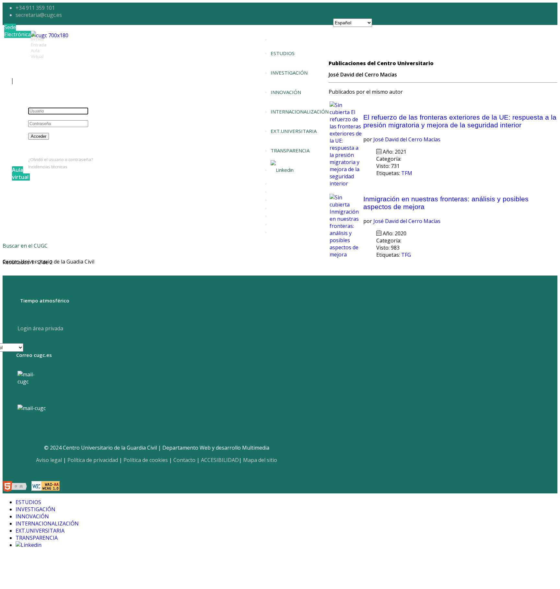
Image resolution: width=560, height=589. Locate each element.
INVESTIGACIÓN (289, 72)
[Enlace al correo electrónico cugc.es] (31, 384)
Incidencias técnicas (47, 167)
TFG (406, 254)
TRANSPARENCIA (290, 150)
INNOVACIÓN (286, 92)
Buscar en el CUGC (25, 245)
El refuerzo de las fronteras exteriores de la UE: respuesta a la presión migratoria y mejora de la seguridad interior (459, 121)
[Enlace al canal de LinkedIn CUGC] (282, 170)
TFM (407, 173)
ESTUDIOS (283, 53)
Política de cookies (145, 460)
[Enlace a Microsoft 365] (32, 408)
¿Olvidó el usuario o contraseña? (60, 159)
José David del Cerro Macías (406, 139)
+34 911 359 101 (35, 7)
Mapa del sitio (260, 460)
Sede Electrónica (17, 31)
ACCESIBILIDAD (220, 460)
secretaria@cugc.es (39, 14)
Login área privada (39, 328)
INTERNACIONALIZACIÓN (300, 111)
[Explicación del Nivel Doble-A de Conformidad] (45, 487)
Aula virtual (20, 173)
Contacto (184, 460)
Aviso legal (49, 460)
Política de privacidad (92, 460)
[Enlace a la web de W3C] (16, 487)
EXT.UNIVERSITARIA (294, 131)
